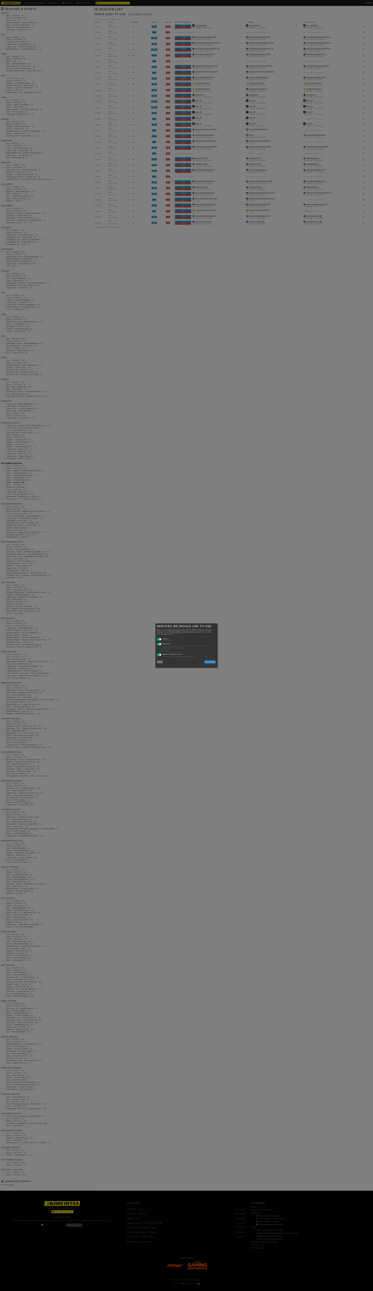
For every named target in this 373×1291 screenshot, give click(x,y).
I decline (160, 662)
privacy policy (178, 634)
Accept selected (210, 662)
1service (167, 641)
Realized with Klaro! (209, 665)
